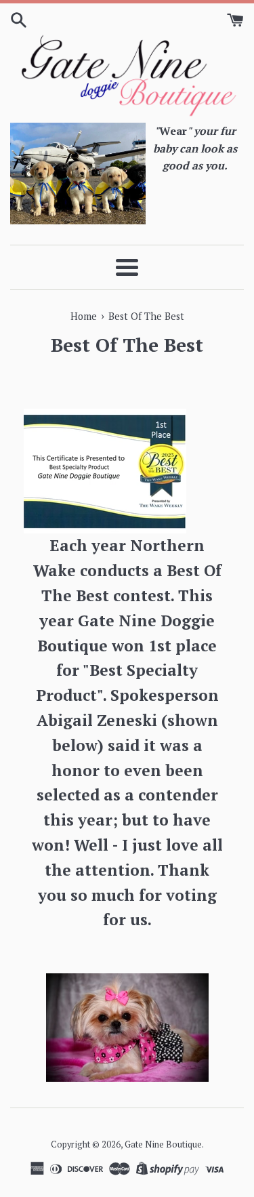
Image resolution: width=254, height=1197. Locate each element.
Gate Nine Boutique (163, 1144)
